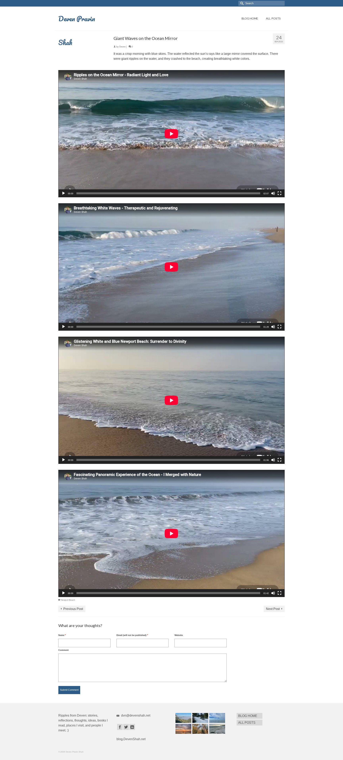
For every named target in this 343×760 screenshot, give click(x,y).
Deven (122, 46)
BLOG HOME (250, 18)
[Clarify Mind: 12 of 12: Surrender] (182, 729)
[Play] (64, 193)
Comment (63, 650)
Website (178, 635)
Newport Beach (68, 600)
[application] (171, 133)
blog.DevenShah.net (131, 739)
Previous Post (73, 609)
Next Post (273, 609)
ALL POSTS (273, 18)
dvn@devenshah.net (135, 715)
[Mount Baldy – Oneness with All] (199, 718)
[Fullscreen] (279, 193)
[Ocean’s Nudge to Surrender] (216, 729)
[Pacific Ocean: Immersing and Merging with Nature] (216, 718)
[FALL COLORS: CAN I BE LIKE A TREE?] (199, 729)
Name (62, 635)
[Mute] (273, 193)
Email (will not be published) (132, 635)
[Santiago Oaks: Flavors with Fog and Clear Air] (182, 718)
